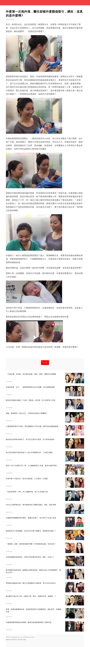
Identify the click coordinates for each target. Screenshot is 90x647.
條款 (19, 639)
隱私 (21, 639)
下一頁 (45, 362)
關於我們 (8, 639)
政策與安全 (14, 639)
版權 (24, 639)
